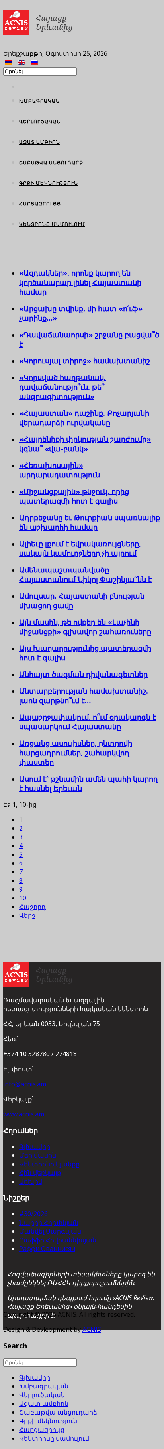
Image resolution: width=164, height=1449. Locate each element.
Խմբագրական (39, 100)
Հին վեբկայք (40, 1172)
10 (22, 898)
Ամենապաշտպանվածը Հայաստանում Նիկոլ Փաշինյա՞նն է (85, 574)
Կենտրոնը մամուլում (52, 224)
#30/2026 (33, 1213)
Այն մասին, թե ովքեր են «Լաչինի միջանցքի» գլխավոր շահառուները (85, 626)
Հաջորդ (32, 906)
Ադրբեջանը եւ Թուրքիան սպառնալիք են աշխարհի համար (89, 522)
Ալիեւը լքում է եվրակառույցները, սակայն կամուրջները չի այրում (80, 548)
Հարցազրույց (40, 203)
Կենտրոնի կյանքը (49, 1164)
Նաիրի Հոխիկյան (48, 1222)
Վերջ (27, 915)
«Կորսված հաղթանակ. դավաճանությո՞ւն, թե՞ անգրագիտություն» (62, 387)
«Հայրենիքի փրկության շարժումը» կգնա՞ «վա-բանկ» (85, 443)
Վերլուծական (40, 121)
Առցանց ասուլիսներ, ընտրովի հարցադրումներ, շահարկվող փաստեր (75, 752)
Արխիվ (30, 1181)
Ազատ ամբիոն (39, 142)
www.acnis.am (23, 1114)
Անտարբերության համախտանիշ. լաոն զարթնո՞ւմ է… (83, 695)
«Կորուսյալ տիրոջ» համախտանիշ (84, 360)
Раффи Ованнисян (47, 1248)
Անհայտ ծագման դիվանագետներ (83, 674)
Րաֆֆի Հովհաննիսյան (57, 1240)
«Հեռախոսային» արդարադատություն (59, 469)
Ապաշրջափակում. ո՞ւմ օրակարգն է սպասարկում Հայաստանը (87, 721)
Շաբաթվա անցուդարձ (51, 162)
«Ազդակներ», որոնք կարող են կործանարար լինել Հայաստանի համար (80, 282)
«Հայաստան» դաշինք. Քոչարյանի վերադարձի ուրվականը (84, 417)
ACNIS (91, 1329)
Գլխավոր (34, 1146)
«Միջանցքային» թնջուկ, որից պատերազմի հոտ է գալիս (74, 496)
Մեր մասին (37, 1155)
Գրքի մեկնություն (48, 183)
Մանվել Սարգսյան (50, 1231)
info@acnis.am (24, 1084)
